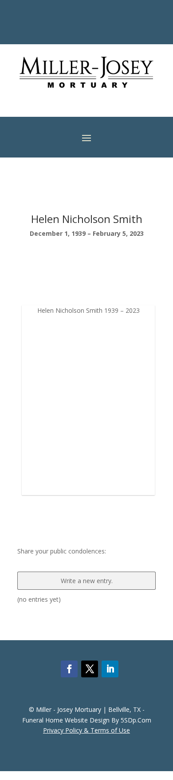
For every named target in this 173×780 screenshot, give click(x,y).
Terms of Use (110, 730)
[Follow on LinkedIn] (110, 669)
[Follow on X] (89, 669)
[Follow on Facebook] (69, 669)
